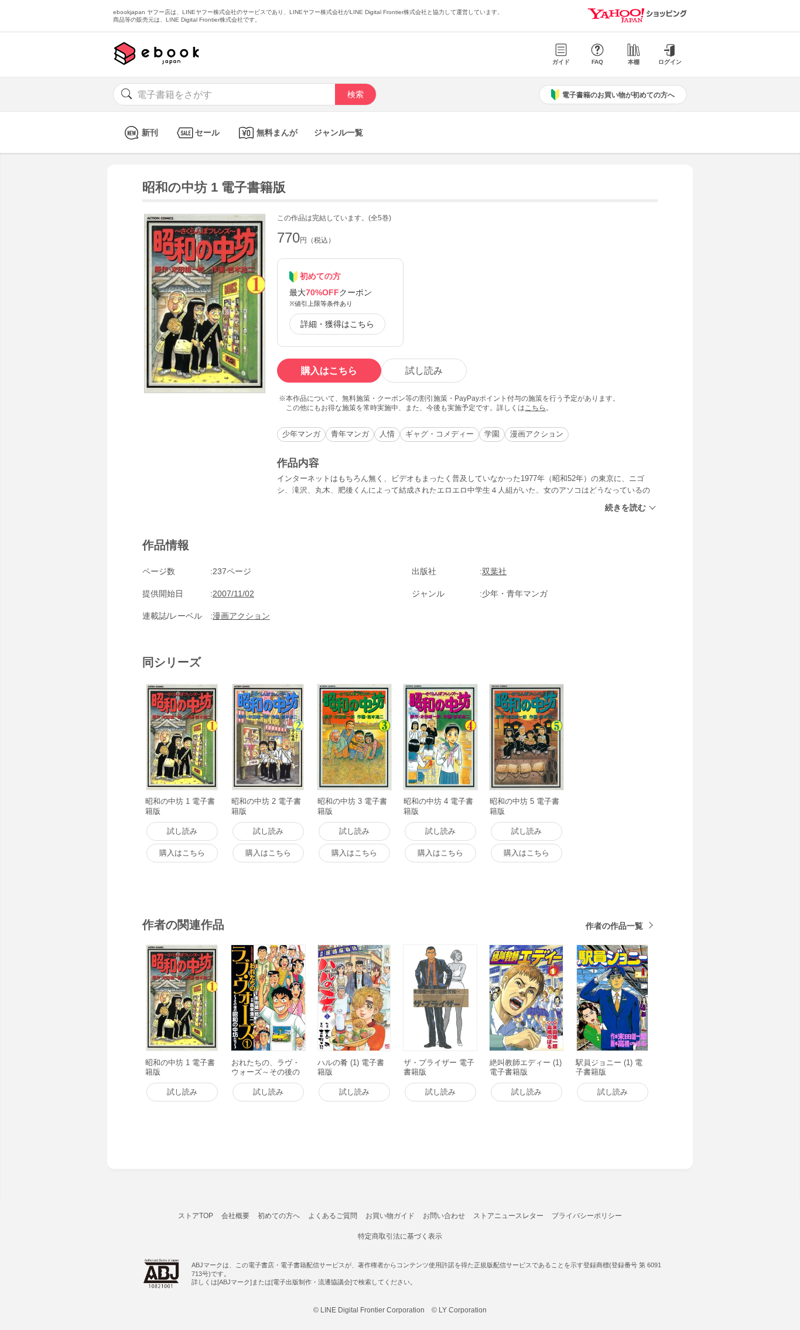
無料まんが (277, 132)
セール (207, 132)
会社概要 (235, 1216)
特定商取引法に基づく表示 (400, 1236)
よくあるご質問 (332, 1216)
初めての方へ (279, 1216)
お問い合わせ (444, 1216)
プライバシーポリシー (587, 1216)
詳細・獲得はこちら (337, 324)
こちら (535, 408)
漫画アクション (536, 433)
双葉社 (494, 571)
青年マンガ (350, 433)
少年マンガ (301, 433)
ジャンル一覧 (338, 132)
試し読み (424, 371)
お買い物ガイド (390, 1216)
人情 (387, 433)
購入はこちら (329, 371)
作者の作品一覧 (614, 925)
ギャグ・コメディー (439, 433)
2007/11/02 (233, 593)
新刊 (150, 132)
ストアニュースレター (508, 1216)
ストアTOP (195, 1216)
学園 (492, 433)
